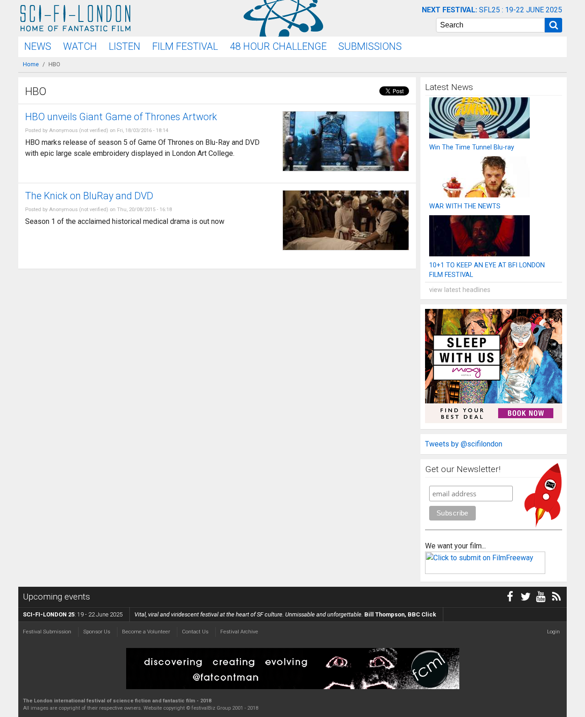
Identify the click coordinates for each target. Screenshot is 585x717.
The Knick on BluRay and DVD (89, 196)
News (37, 46)
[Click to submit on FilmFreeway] (485, 571)
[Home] (75, 18)
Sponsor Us (96, 631)
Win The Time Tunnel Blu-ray (471, 147)
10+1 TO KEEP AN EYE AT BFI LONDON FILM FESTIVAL (487, 270)
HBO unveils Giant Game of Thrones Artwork (121, 116)
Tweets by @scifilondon (463, 444)
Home (31, 64)
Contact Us (195, 631)
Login (553, 631)
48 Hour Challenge (278, 46)
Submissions (370, 46)
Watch (80, 46)
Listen (124, 46)
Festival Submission (47, 631)
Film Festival (185, 46)
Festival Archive (239, 631)
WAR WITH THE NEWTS (464, 206)
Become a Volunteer (146, 631)
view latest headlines (459, 290)
